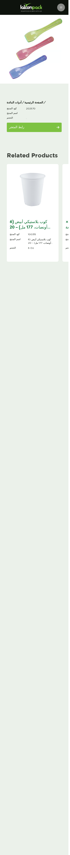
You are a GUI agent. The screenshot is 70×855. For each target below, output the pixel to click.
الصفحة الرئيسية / (32, 102)
